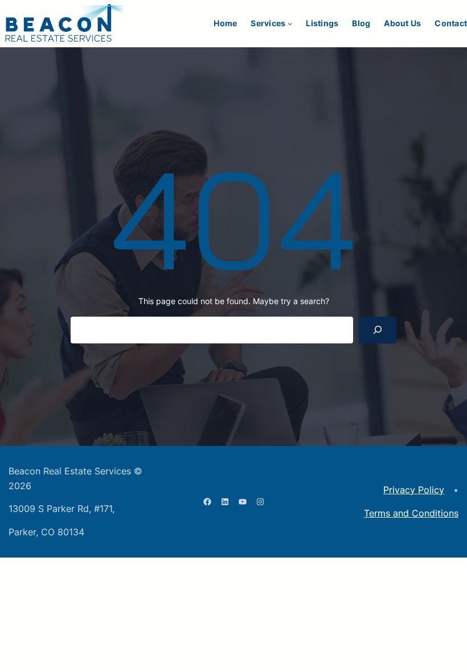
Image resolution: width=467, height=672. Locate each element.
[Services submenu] (290, 23)
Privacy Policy (413, 489)
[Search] (377, 330)
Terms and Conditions (411, 513)
